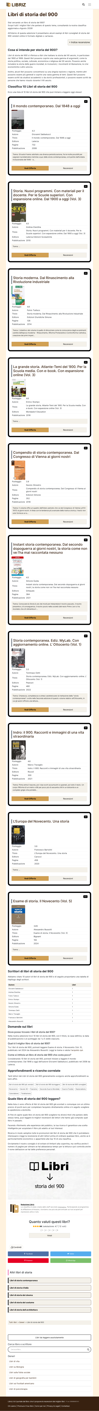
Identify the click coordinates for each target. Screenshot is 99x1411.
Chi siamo (12, 1406)
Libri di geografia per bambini (22, 1378)
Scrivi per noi (40, 1406)
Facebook (29, 1254)
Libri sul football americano (21, 1383)
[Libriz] (16, 4)
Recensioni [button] (68, 168)
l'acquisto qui (77, 1050)
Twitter (71, 1254)
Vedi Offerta (30, 168)
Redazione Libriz (27, 1204)
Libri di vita (14, 1361)
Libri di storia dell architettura (24, 1310)
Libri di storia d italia (19, 1288)
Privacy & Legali (53, 1406)
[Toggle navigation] (89, 4)
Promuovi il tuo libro (26, 1406)
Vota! (49, 1235)
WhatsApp (71, 1260)
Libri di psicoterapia (18, 1389)
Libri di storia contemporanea (24, 1280)
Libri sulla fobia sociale (19, 1372)
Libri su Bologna (16, 1367)
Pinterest (29, 1260)
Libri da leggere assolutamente (49, 1337)
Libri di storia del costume (22, 1302)
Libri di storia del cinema (21, 1295)
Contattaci (65, 1406)
